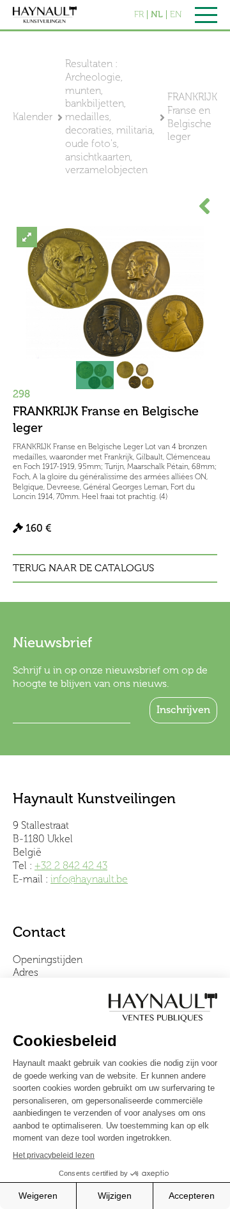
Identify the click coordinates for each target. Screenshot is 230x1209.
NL (157, 14)
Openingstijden (47, 959)
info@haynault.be (89, 879)
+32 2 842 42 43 (70, 865)
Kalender (32, 117)
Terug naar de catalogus (83, 568)
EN (176, 14)
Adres (25, 972)
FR (139, 14)
